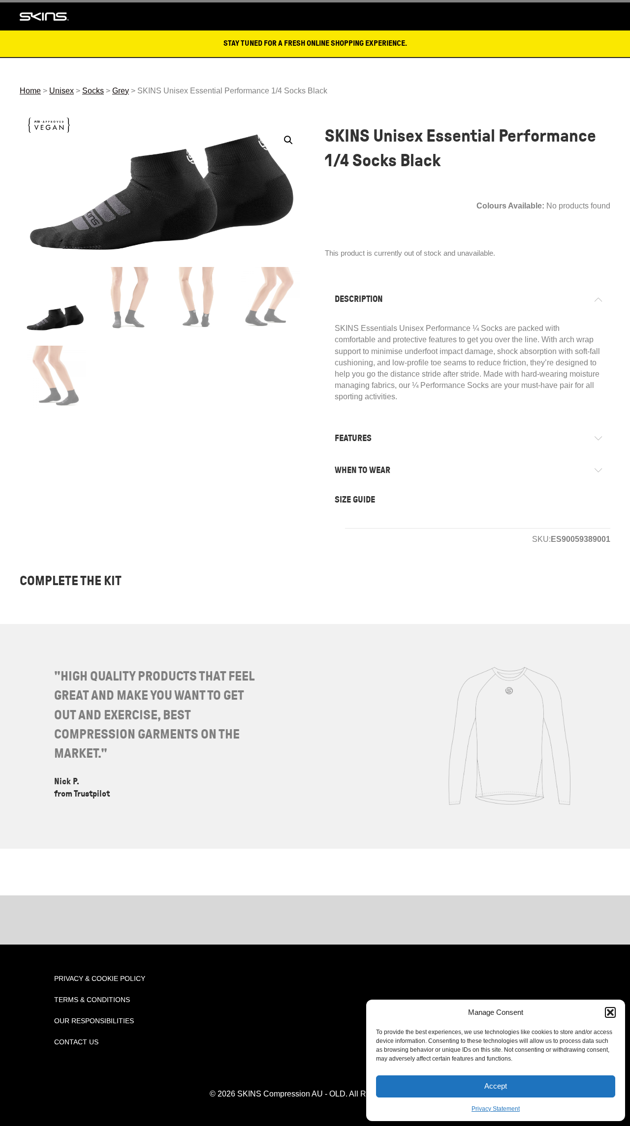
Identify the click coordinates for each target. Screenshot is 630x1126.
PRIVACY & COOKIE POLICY (99, 978)
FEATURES (353, 438)
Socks (93, 91)
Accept (495, 1086)
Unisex (61, 91)
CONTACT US (76, 1042)
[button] (610, 1012)
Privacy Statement (496, 1108)
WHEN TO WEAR (362, 470)
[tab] (467, 299)
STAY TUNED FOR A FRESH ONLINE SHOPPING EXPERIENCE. (315, 43)
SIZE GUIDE (355, 499)
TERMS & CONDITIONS (92, 1000)
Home (30, 91)
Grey (120, 91)
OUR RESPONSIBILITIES (94, 1021)
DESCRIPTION (359, 299)
